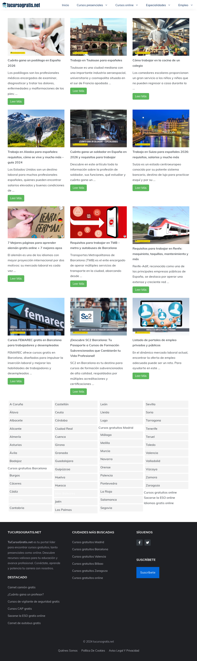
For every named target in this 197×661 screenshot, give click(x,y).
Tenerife (151, 428)
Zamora (151, 477)
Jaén (58, 501)
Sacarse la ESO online (159, 497)
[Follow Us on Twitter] (147, 542)
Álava (14, 412)
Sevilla (150, 404)
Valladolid (153, 461)
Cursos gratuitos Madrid (115, 428)
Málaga (106, 435)
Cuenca (60, 437)
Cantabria (17, 508)
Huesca (60, 485)
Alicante (16, 428)
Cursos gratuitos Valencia (89, 556)
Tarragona (153, 420)
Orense (105, 467)
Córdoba (61, 420)
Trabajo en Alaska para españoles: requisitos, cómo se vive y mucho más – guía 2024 (36, 157)
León (103, 404)
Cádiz (14, 491)
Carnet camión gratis (21, 587)
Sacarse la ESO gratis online (26, 616)
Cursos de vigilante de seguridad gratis (33, 601)
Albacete (16, 420)
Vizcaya (151, 469)
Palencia (106, 475)
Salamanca (108, 499)
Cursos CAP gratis (20, 608)
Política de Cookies (93, 650)
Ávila (13, 453)
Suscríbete (147, 572)
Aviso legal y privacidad (124, 650)
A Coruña (16, 404)
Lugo (104, 420)
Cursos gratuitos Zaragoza (90, 571)
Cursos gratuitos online (160, 492)
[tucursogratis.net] (21, 5)
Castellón (61, 404)
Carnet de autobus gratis (24, 623)
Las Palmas (63, 510)
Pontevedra (108, 483)
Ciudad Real (64, 428)
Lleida (104, 412)
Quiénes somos (68, 650)
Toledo (150, 445)
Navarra (106, 459)
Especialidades (156, 5)
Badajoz (16, 461)
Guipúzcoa (62, 469)
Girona (60, 445)
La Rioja (106, 491)
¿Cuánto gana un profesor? (26, 594)
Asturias (16, 445)
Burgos (15, 475)
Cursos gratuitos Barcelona (27, 468)
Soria (149, 412)
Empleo (183, 5)
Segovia (106, 508)
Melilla (105, 443)
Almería (15, 437)
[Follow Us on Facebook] (139, 542)
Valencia (152, 453)
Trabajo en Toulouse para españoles (96, 60)
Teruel (150, 437)
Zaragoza (153, 485)
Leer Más (16, 101)
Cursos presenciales (90, 5)
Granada (61, 453)
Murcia (105, 451)
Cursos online (124, 5)
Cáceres (15, 483)
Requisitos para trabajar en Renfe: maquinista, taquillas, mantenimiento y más (160, 253)
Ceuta (59, 412)
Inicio (65, 5)
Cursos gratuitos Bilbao (87, 563)
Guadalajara (64, 461)
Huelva (60, 477)
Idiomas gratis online (159, 503)
